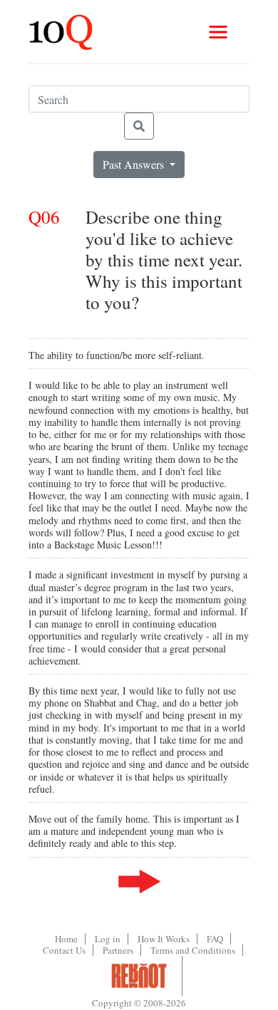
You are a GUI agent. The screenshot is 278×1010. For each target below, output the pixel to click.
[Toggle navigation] (218, 32)
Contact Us (64, 950)
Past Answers (135, 164)
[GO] (139, 126)
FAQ (215, 938)
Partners (118, 950)
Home (66, 938)
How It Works (164, 938)
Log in (107, 938)
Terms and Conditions (192, 950)
